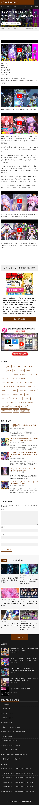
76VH (9, 366)
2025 (4, 773)
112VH (22, 370)
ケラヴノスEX (18, 382)
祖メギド (16, 411)
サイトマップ (6, 708)
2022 (4, 787)
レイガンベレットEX (7, 402)
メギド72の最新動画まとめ (24, 801)
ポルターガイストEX (18, 394)
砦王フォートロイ (6, 411)
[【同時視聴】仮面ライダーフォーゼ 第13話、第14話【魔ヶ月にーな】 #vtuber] (5, 652)
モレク (12, 398)
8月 (22, 768)
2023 (4, 782)
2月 (9, 768)
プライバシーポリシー (9, 713)
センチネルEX (28, 382)
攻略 (8, 6)
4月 (14, 768)
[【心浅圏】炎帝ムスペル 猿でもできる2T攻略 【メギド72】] (5, 428)
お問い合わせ (6, 704)
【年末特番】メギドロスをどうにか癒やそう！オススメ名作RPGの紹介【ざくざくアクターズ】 (28, 626)
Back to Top (19, 637)
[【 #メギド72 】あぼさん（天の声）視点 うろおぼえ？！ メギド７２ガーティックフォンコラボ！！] (5, 662)
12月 (33, 773)
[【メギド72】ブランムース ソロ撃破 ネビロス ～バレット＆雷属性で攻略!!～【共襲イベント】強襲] (5, 456)
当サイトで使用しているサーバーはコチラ (14, 731)
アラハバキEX (23, 374)
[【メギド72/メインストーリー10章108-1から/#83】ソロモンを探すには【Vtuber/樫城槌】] (5, 672)
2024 (4, 777)
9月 (24, 773)
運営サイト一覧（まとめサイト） (11, 727)
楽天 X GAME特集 (7, 736)
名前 (3, 527)
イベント (25, 6)
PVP (33, 370)
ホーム (2, 6)
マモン (27, 394)
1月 (7, 768)
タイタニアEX (31, 386)
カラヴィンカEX (20, 378)
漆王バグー (24, 407)
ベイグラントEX (6, 394)
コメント (3, 509)
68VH (3, 366)
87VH (25, 366)
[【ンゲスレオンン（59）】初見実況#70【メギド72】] (5, 691)
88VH (30, 366)
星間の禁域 (5, 407)
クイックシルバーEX (7, 382)
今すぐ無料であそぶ (19, 319)
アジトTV (15, 374)
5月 (16, 768)
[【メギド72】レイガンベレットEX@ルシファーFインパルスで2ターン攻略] (5, 485)
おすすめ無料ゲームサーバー (10, 740)
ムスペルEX (5, 398)
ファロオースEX (23, 390)
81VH (19, 366)
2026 (4, 768)
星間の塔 (30, 402)
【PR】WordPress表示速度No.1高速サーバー (15, 754)
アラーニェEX (33, 374)
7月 (20, 768)
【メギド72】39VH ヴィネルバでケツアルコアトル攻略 (9, 625)
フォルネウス (33, 390)
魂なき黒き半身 (25, 411)
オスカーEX (5, 378)
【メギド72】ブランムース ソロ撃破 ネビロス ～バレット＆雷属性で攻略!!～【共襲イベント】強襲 (24, 454)
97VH (3, 370)
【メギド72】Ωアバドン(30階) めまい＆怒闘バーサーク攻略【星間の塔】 (29, 581)
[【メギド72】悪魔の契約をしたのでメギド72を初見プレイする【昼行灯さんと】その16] (5, 682)
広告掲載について (7, 722)
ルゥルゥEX (26, 398)
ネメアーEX (13, 390)
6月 (18, 768)
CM (31, 6)
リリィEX (18, 398)
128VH (28, 370)
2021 (4, 791)
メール (3, 534)
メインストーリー (16, 6)
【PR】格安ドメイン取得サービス (12, 759)
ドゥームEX (5, 390)
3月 (11, 768)
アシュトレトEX (6, 374)
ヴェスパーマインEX (20, 402)
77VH (14, 366)
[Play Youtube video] (19, 50)
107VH (15, 370)
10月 (27, 773)
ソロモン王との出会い (8, 386)
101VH (9, 370)
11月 (30, 773)
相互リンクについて (8, 718)
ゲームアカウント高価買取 (10, 750)
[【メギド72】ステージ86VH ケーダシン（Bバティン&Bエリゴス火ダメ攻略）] (5, 471)
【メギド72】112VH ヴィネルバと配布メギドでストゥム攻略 (10, 603)
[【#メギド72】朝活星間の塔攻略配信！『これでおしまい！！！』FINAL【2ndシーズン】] (5, 442)
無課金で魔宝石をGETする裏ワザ (11, 745)
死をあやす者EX (14, 407)
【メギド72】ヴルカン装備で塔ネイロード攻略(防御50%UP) (9, 580)
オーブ (12, 378)
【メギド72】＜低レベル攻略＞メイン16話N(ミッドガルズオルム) (28, 603)
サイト (2, 541)
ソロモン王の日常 (20, 386)
